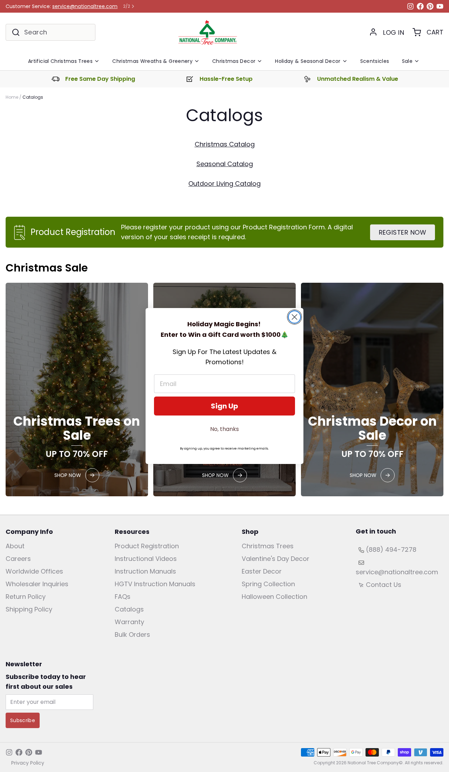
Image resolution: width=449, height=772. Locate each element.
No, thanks (224, 429)
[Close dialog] (294, 317)
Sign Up (224, 406)
